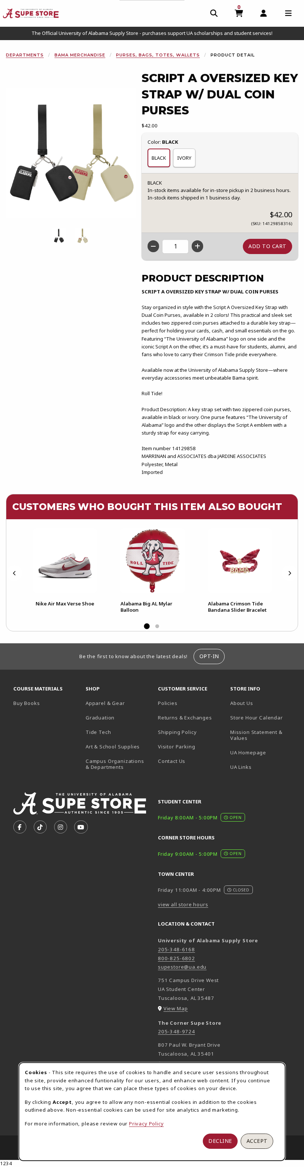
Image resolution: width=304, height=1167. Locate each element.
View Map (175, 1008)
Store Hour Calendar (263, 717)
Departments (25, 55)
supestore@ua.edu (182, 966)
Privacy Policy (146, 1123)
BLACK (159, 158)
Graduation (100, 717)
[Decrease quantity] (153, 246)
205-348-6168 (176, 949)
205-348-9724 (176, 1031)
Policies (168, 703)
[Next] (289, 573)
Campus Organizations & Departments (119, 764)
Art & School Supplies (113, 746)
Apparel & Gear (105, 703)
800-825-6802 (176, 958)
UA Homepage (263, 752)
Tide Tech (98, 732)
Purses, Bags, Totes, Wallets (158, 55)
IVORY (184, 158)
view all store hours (183, 904)
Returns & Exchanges (185, 717)
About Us (241, 703)
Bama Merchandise (79, 55)
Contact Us (171, 761)
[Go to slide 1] (146, 626)
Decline (220, 1140)
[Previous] (14, 573)
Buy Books (26, 703)
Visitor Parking (176, 746)
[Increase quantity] (197, 246)
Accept (257, 1140)
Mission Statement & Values (256, 735)
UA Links (241, 767)
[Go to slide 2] (157, 626)
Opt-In (209, 656)
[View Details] (65, 560)
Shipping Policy (177, 732)
